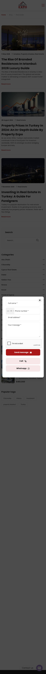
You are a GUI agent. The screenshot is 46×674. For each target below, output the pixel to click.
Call (21, 361)
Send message (21, 352)
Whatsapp (21, 368)
